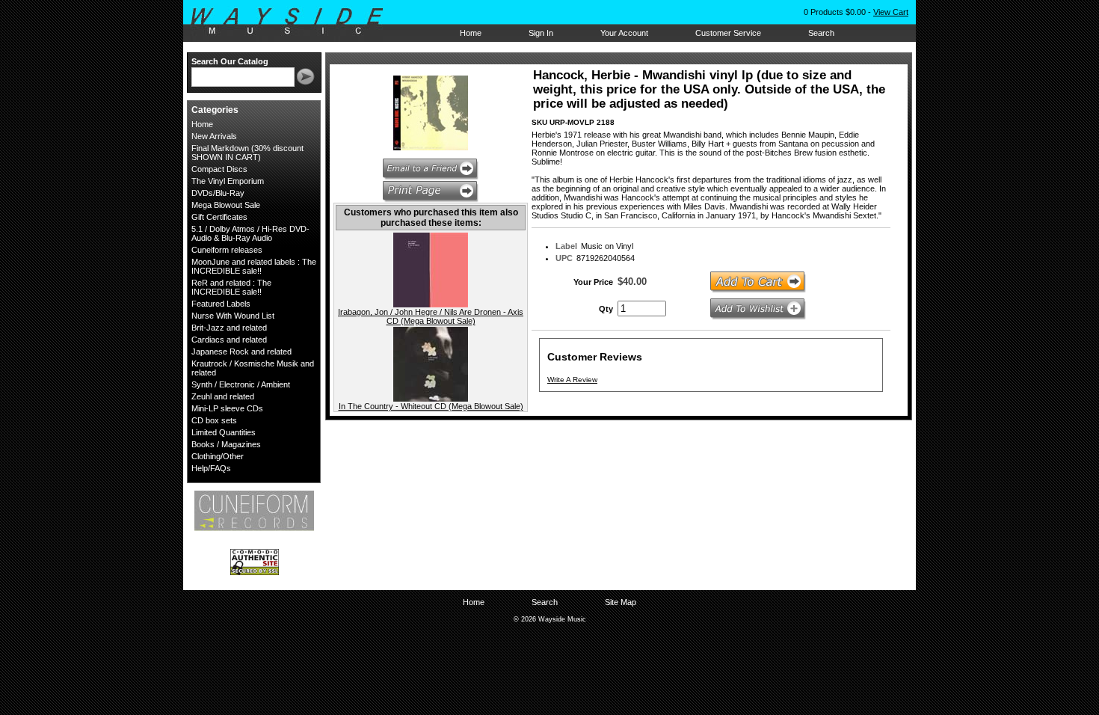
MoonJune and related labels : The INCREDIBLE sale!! (253, 266)
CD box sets (214, 420)
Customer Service (728, 32)
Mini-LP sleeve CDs (227, 408)
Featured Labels (220, 303)
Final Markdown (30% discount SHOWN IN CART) (247, 153)
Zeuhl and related (222, 396)
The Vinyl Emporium (227, 181)
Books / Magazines (226, 444)
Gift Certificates (219, 216)
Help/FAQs (211, 468)
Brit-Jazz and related (229, 327)
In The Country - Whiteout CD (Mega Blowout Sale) (431, 406)
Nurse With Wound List (232, 315)
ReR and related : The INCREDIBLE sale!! (231, 287)
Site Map (620, 602)
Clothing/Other (217, 456)
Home (470, 32)
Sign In (541, 32)
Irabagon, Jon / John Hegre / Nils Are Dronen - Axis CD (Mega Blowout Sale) (430, 316)
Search (821, 32)
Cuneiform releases (226, 249)
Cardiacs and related (229, 339)
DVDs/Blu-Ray (217, 192)
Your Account (624, 32)
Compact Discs (219, 169)
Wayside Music (294, 21)
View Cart (890, 11)
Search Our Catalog (229, 61)
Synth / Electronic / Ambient (240, 384)
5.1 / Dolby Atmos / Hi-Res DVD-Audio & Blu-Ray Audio (250, 233)
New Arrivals (214, 136)
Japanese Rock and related (241, 351)
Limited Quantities (223, 432)
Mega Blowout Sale (225, 204)
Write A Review (572, 379)
